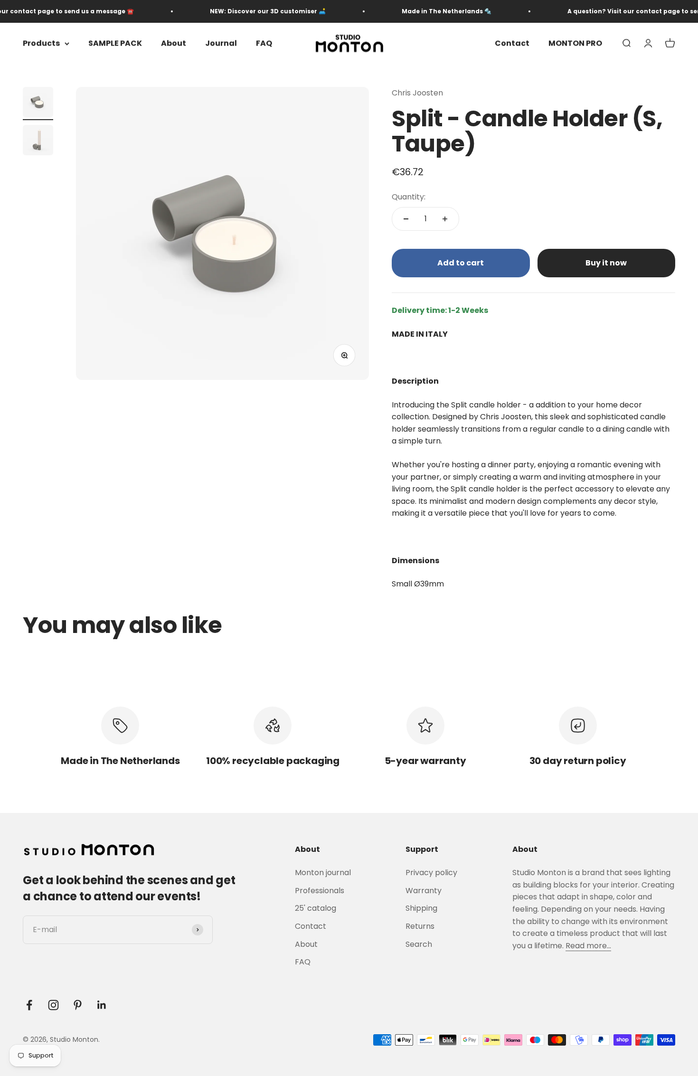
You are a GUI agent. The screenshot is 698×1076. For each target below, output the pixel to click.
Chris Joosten (417, 92)
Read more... (588, 945)
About (173, 43)
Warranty (424, 890)
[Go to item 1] (38, 103)
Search (419, 944)
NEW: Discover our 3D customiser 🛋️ (253, 11)
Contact (512, 43)
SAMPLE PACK (115, 43)
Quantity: (408, 196)
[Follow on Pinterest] (77, 1005)
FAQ (264, 43)
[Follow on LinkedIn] (101, 1005)
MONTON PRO (575, 43)
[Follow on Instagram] (53, 1005)
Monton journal (323, 872)
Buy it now (606, 262)
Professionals (319, 890)
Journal (221, 43)
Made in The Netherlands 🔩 (432, 11)
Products (41, 43)
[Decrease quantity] (406, 219)
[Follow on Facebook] (29, 1005)
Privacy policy (431, 872)
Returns (420, 926)
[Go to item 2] (38, 141)
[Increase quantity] (445, 219)
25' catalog (315, 908)
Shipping (421, 908)
